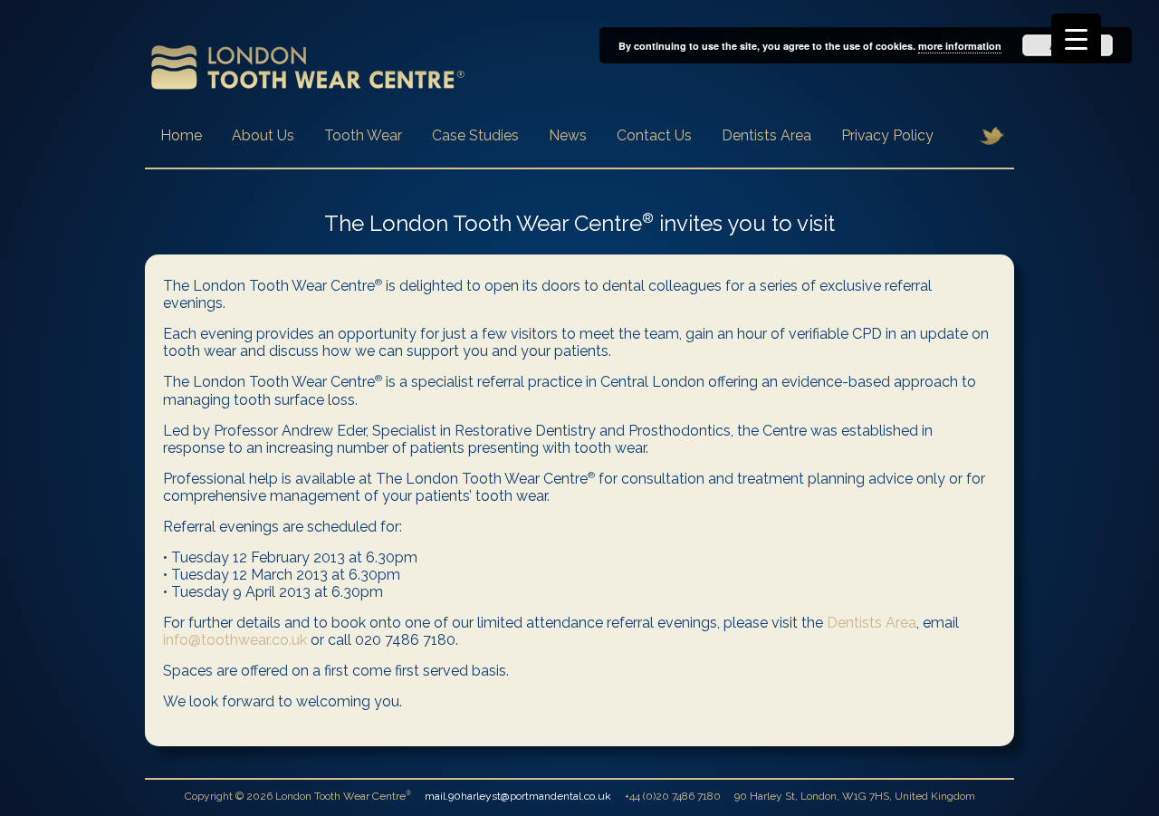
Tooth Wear (363, 135)
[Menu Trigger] (1076, 38)
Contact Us (654, 135)
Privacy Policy (887, 135)
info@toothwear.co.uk (235, 639)
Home (181, 135)
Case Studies (475, 135)
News (568, 135)
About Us (263, 135)
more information (959, 46)
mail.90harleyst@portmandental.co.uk (518, 796)
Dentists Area (766, 135)
